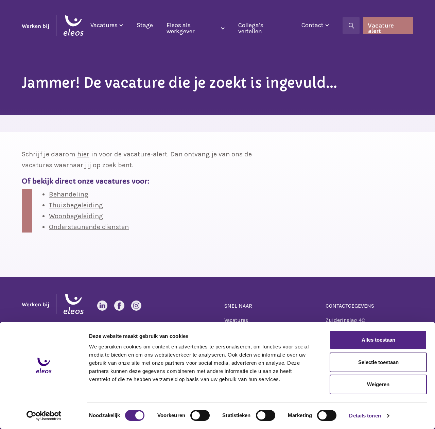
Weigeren (378, 384)
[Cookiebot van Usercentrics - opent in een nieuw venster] (44, 416)
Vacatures (104, 25)
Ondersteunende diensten (89, 227)
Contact (312, 25)
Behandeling (68, 194)
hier (83, 154)
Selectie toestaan (378, 362)
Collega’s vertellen (250, 28)
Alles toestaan (378, 340)
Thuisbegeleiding (76, 205)
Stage (145, 25)
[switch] (200, 415)
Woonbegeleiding (76, 216)
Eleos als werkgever (180, 28)
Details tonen (365, 415)
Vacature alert (381, 28)
